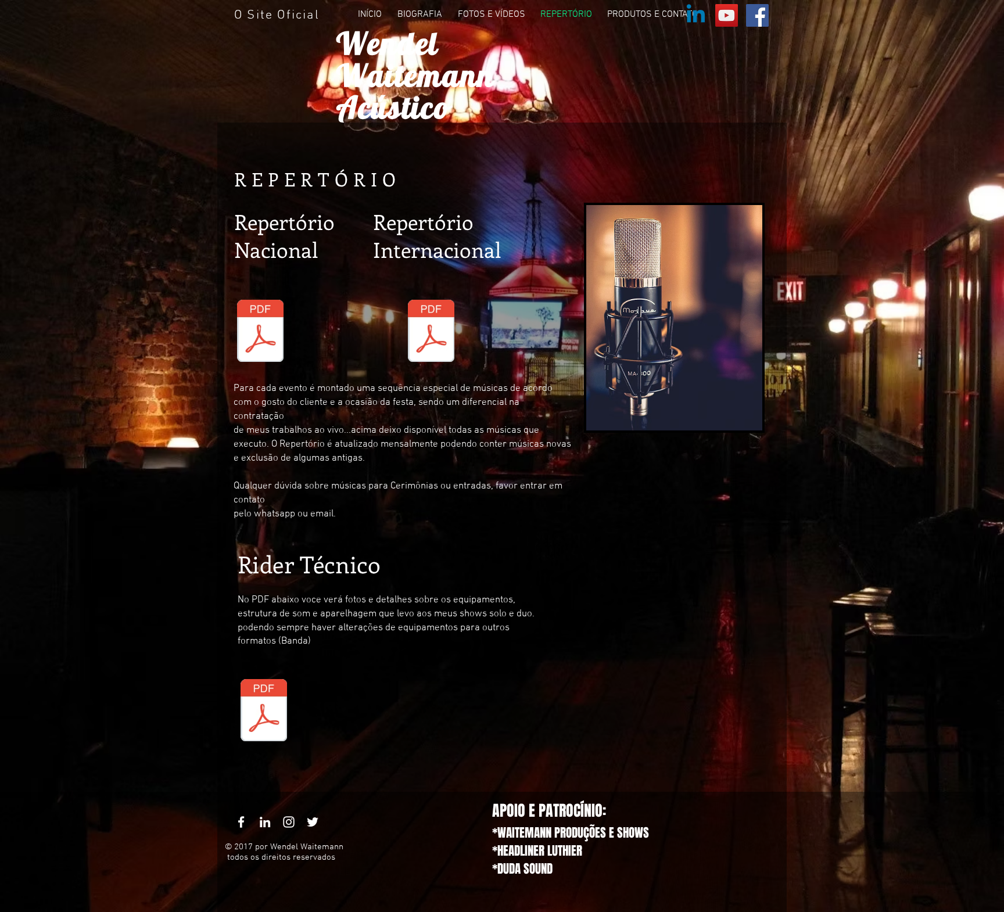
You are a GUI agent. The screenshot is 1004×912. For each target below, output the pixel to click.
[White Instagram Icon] (288, 822)
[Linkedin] (695, 15)
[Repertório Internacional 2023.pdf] (431, 332)
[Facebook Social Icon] (757, 15)
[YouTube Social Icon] (726, 15)
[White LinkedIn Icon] (264, 822)
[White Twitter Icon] (312, 822)
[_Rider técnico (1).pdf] (264, 711)
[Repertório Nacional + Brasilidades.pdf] (260, 332)
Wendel (387, 43)
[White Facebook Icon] (241, 822)
